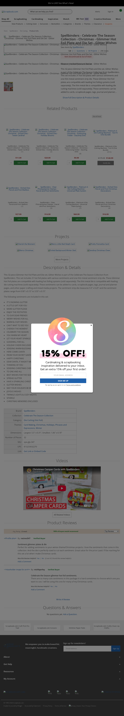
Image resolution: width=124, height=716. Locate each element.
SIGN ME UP (63, 381)
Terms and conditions (73, 385)
